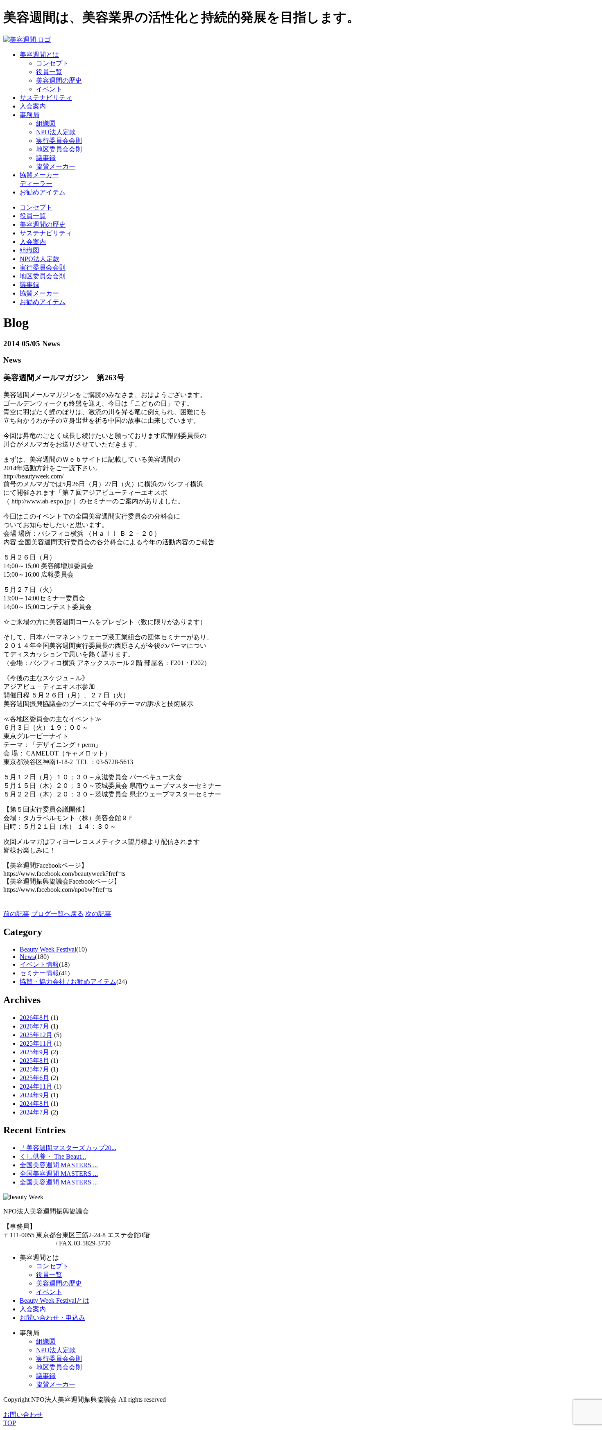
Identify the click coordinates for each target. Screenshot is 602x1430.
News (27, 956)
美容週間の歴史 (59, 80)
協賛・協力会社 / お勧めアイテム (68, 981)
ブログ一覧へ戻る (57, 913)
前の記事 (16, 913)
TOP (9, 1422)
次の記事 (98, 913)
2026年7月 (34, 1026)
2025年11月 (36, 1043)
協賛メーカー (55, 166)
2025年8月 (34, 1060)
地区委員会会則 (59, 149)
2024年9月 (34, 1095)
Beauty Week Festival (48, 949)
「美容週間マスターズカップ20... (68, 1147)
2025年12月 (36, 1034)
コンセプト (52, 63)
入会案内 (33, 241)
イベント (49, 89)
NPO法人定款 (56, 132)
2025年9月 (34, 1052)
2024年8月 (34, 1103)
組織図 (46, 123)
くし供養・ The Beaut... (53, 1156)
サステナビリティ (46, 233)
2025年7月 (34, 1069)
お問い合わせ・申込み (52, 1317)
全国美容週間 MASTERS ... (59, 1165)
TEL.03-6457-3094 (28, 1243)
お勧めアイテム (43, 301)
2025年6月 (34, 1077)
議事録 (46, 157)
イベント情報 (39, 964)
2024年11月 (36, 1086)
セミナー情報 (39, 973)
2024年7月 (34, 1112)
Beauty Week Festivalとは (54, 1300)
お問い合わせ (23, 1414)
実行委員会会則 (59, 140)
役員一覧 (49, 71)
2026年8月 (34, 1017)
